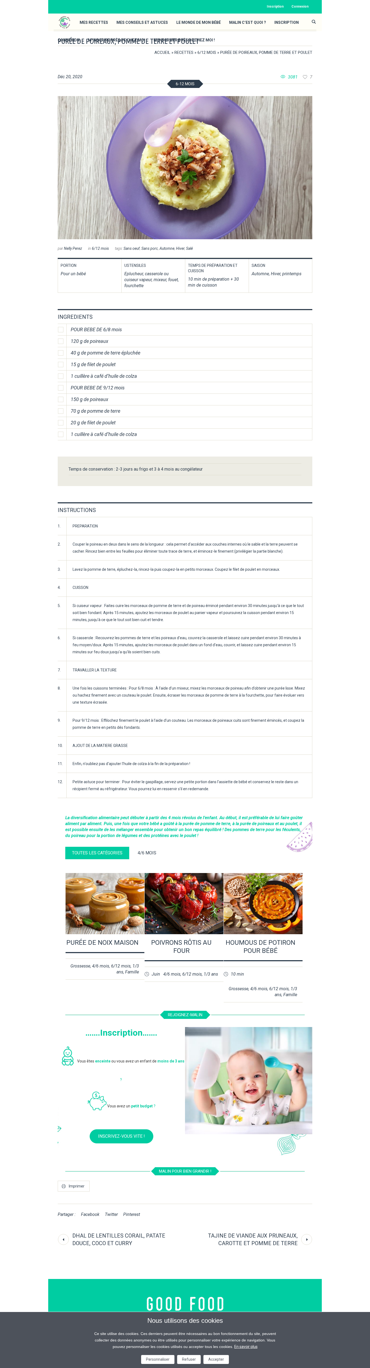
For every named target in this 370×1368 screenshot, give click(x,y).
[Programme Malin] (185, 1304)
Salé (189, 248)
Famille (132, 972)
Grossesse (80, 966)
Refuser (189, 1359)
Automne (167, 248)
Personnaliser (158, 1359)
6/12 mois (206, 52)
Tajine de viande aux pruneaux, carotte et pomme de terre (253, 1239)
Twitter (111, 1214)
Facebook (90, 1214)
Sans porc (149, 248)
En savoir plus (246, 1346)
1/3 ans (211, 974)
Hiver (180, 248)
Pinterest (131, 1214)
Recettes (183, 52)
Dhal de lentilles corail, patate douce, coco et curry (118, 1239)
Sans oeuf (132, 248)
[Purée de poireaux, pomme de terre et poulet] (185, 167)
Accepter (216, 1359)
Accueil (162, 52)
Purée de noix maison (102, 942)
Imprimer (77, 1186)
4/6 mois (100, 966)
